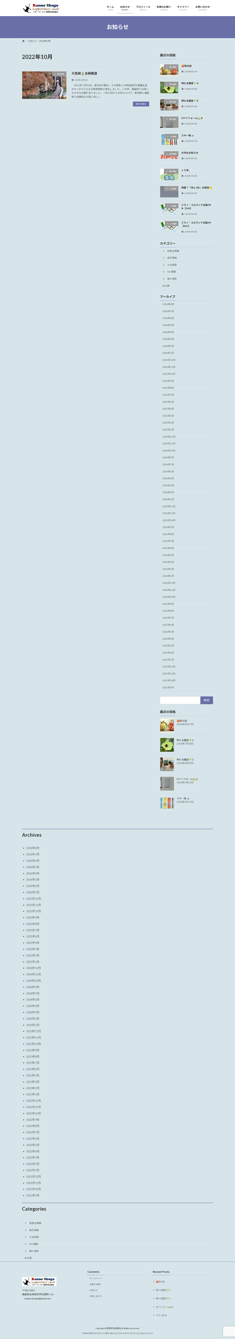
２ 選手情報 (169, 257)
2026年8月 (168, 304)
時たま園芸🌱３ (190, 100)
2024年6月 (168, 471)
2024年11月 (168, 443)
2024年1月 (168, 499)
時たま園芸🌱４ (190, 83)
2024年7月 (168, 464)
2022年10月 (168, 596)
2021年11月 (168, 673)
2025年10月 (168, 373)
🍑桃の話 (186, 65)
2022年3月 (168, 645)
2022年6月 (168, 624)
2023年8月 (168, 534)
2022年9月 (168, 603)
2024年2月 (168, 492)
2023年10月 (168, 520)
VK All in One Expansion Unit (140, 1333)
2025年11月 (168, 366)
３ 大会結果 (169, 264)
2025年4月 (168, 408)
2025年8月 (168, 387)
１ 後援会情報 (170, 250)
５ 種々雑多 (169, 278)
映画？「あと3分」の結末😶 (196, 187)
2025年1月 (168, 429)
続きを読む (141, 104)
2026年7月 (168, 311)
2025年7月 (168, 394)
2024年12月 (168, 436)
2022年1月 (168, 659)
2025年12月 (168, 359)
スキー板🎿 (187, 135)
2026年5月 (168, 325)
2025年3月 (168, 415)
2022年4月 (168, 638)
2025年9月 (168, 380)
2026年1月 (168, 352)
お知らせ (93, 1290)
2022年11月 (168, 589)
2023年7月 (168, 541)
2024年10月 (168, 450)
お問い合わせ (95, 1296)
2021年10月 (168, 680)
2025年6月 (168, 401)
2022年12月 (168, 582)
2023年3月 (168, 561)
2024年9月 (168, 457)
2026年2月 (168, 345)
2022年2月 (168, 652)
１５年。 (186, 170)
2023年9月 (168, 527)
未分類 (166, 285)
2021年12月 (168, 666)
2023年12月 (168, 506)
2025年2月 (168, 422)
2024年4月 (168, 478)
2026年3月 (168, 338)
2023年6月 (168, 548)
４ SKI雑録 (169, 271)
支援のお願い (95, 1284)
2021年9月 (168, 687)
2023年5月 (168, 554)
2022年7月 (168, 617)
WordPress (99, 1333)
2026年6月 (168, 318)
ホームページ (95, 1278)
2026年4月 (168, 331)
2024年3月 (168, 485)
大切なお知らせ (189, 152)
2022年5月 (168, 631)
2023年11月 (168, 513)
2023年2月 (168, 568)
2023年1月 (168, 575)
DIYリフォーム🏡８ (192, 117)
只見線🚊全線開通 (84, 73)
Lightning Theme (116, 1333)
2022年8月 (168, 610)
